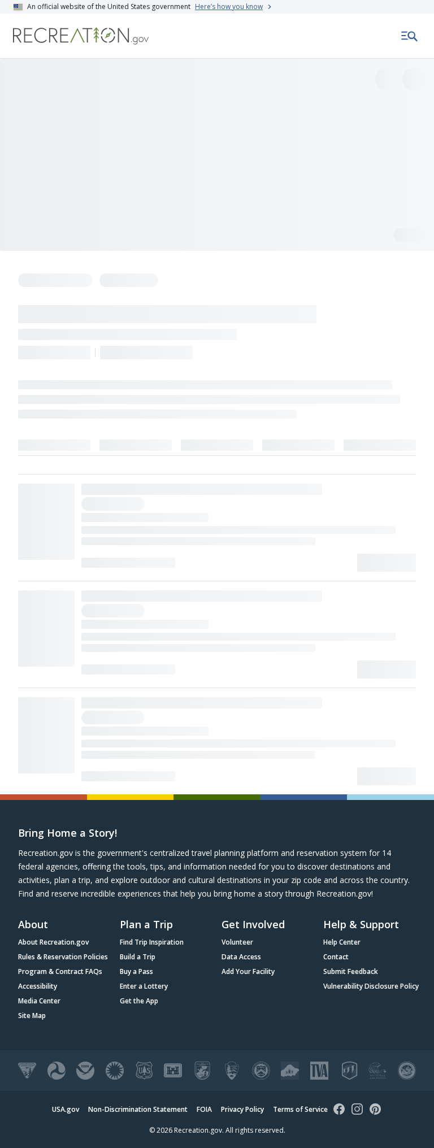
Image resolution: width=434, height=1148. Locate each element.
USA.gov (65, 1109)
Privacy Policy (242, 1109)
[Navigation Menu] (409, 36)
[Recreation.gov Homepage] (81, 36)
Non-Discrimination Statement (138, 1109)
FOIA (204, 1109)
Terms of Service (300, 1109)
